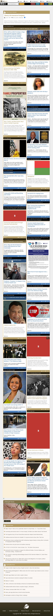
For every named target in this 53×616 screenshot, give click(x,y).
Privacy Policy (25, 611)
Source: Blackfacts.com (9, 26)
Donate (50, 3)
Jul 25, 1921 (8, 17)
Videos (42, 3)
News (46, 3)
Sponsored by (8, 172)
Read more (6, 45)
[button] (6, 614)
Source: (8, 49)
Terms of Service (13, 611)
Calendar (33, 3)
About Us (50, 1)
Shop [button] (43, 1)
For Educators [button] (35, 1)
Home (20, 1)
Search (22, 4)
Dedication (47, 611)
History (37, 3)
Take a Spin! (8, 521)
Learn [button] (26, 1)
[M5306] (26, 498)
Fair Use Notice (36, 611)
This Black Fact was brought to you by (21, 28)
